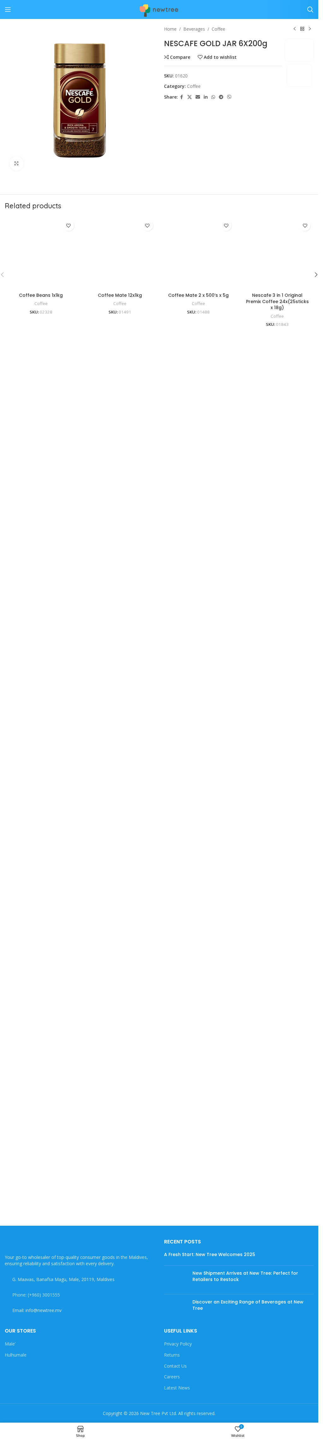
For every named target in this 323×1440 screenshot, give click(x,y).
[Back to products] (302, 29)
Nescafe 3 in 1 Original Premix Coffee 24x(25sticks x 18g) (277, 301)
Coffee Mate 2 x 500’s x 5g (198, 295)
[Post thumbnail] (176, 1279)
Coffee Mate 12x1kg (120, 295)
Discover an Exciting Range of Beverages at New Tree (247, 1305)
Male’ (10, 1344)
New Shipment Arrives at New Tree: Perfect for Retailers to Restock (245, 1276)
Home (170, 29)
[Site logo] (159, 9)
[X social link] (189, 97)
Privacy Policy (178, 1344)
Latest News (177, 1388)
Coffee (218, 29)
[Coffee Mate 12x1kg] (120, 253)
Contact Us (175, 1366)
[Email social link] (198, 97)
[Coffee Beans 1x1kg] (41, 253)
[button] (316, 274)
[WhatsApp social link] (213, 97)
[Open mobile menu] (8, 9)
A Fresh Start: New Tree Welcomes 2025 (209, 1254)
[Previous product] (294, 29)
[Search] (310, 9)
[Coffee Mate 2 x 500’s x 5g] (198, 253)
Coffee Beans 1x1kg (41, 295)
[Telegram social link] (221, 97)
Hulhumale (15, 1355)
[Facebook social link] (181, 97)
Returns (172, 1355)
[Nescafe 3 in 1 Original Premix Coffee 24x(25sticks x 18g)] (277, 253)
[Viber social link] (229, 97)
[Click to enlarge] (16, 163)
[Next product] (310, 29)
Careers (172, 1377)
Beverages (194, 29)
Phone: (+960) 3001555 (36, 1295)
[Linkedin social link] (205, 97)
